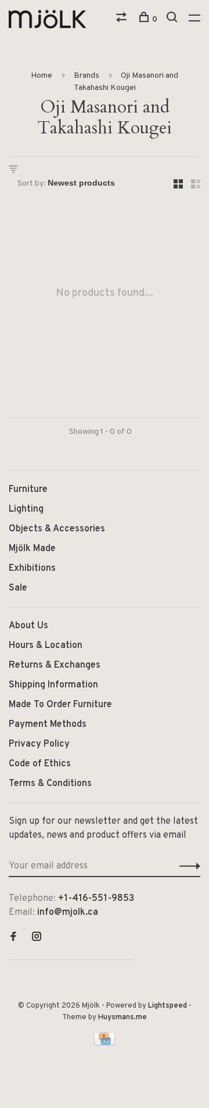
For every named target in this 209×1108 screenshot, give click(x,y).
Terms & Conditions (50, 784)
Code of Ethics (40, 764)
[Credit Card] (104, 1043)
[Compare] (122, 19)
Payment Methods (48, 724)
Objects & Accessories (57, 529)
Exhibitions (32, 568)
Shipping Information (53, 685)
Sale (18, 588)
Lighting (26, 509)
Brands (86, 76)
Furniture (28, 489)
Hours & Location (45, 645)
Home (41, 76)
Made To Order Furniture (60, 705)
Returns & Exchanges (54, 665)
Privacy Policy (39, 744)
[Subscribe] (186, 866)
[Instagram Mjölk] (36, 938)
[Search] (173, 19)
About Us (28, 626)
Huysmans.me (122, 1017)
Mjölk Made (32, 549)
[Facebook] (13, 938)
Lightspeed (167, 1006)
